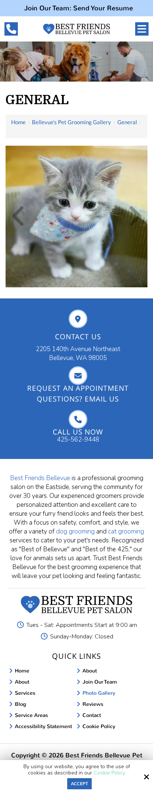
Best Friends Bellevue (40, 478)
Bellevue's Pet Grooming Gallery (71, 122)
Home (18, 122)
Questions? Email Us (78, 398)
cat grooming (125, 531)
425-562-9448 (78, 439)
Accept (79, 784)
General (127, 122)
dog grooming (75, 531)
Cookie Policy (109, 773)
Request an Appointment (78, 388)
